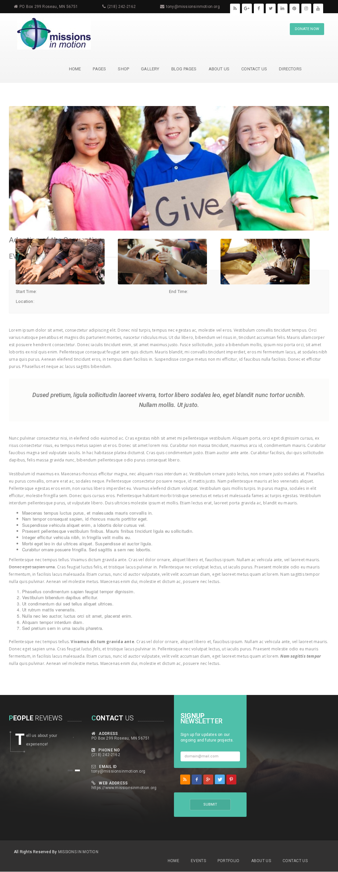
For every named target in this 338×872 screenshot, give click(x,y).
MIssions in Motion (78, 852)
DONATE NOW (307, 29)
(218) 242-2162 (121, 6)
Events (198, 860)
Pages (99, 68)
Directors (290, 68)
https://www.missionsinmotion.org (123, 787)
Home (173, 860)
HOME (75, 68)
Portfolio (229, 860)
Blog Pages (184, 68)
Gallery (150, 68)
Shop (123, 68)
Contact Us (254, 68)
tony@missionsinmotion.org (193, 6)
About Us (219, 68)
